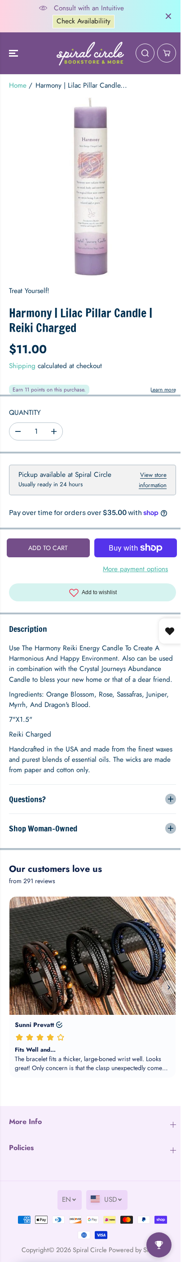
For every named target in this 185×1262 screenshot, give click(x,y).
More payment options (135, 569)
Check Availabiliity (83, 21)
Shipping (22, 366)
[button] (14, 53)
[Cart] (166, 53)
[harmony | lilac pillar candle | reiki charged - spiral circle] (92, 187)
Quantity (25, 413)
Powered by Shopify (134, 1254)
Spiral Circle (87, 1254)
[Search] (145, 53)
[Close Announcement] (168, 16)
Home (17, 85)
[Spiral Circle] (90, 53)
